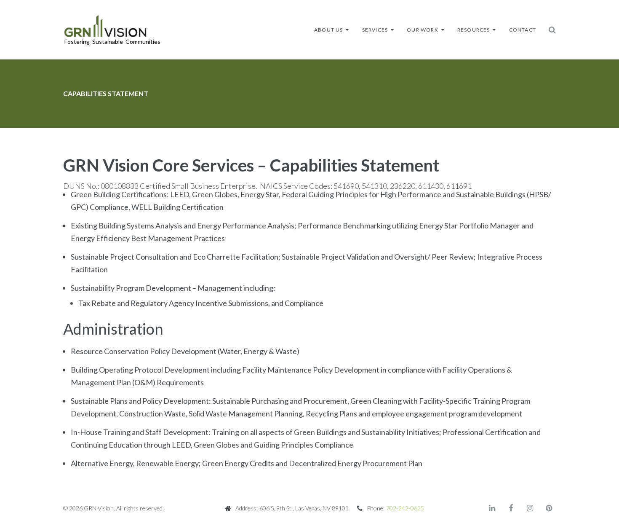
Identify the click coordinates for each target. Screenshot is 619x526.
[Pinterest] (549, 508)
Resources (473, 30)
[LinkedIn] (492, 508)
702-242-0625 (405, 508)
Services (375, 30)
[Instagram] (530, 508)
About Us (328, 30)
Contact (522, 30)
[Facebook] (511, 508)
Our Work (422, 30)
